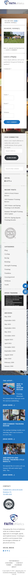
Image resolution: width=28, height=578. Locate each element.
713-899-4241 (7, 494)
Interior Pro (20, 571)
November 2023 (10, 336)
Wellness (8, 281)
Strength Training (11, 265)
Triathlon (8, 273)
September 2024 (10, 328)
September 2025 (10, 320)
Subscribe (11, 158)
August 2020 (9, 355)
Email (6, 103)
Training (7, 269)
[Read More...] (9, 405)
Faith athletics (14, 2)
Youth (7, 285)
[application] (14, 300)
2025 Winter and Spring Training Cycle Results (13, 460)
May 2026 (8, 316)
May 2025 (8, 324)
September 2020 (10, 351)
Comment (7, 69)
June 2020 (8, 359)
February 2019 (9, 362)
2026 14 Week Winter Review (19, 387)
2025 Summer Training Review (13, 425)
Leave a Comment (11, 50)
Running (7, 262)
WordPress (20, 572)
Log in (14, 574)
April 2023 (8, 343)
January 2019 (9, 366)
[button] (14, 7)
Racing (7, 258)
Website (6, 112)
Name (6, 94)
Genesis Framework (9, 572)
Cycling (7, 254)
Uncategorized (9, 277)
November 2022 (10, 347)
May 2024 (8, 332)
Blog (6, 250)
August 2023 (9, 339)
